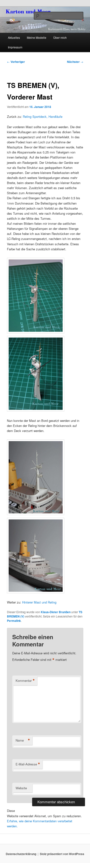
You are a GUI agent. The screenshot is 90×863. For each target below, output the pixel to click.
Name (23, 740)
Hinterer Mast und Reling (39, 602)
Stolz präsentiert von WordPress (62, 854)
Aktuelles (14, 37)
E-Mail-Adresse (28, 764)
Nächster (75, 62)
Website (21, 788)
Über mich (60, 37)
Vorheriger (16, 62)
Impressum (15, 47)
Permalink (14, 620)
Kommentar (25, 680)
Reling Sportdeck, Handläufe (42, 116)
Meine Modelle (36, 37)
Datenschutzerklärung (21, 854)
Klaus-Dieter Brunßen (56, 612)
